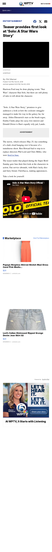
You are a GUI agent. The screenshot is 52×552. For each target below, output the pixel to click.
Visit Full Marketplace (41, 238)
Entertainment (12, 21)
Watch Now (45, 3)
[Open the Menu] (4, 4)
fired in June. (13, 155)
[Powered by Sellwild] (45, 379)
